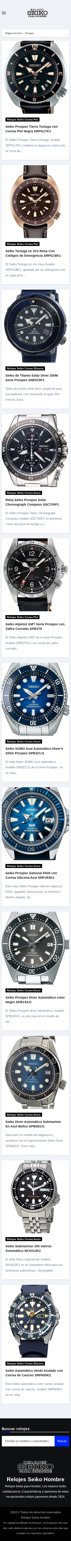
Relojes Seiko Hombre (35, 1479)
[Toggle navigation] (4, 13)
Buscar (61, 1441)
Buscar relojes (16, 1429)
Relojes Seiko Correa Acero (24, 492)
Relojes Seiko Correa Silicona (25, 368)
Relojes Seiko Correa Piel (22, 119)
